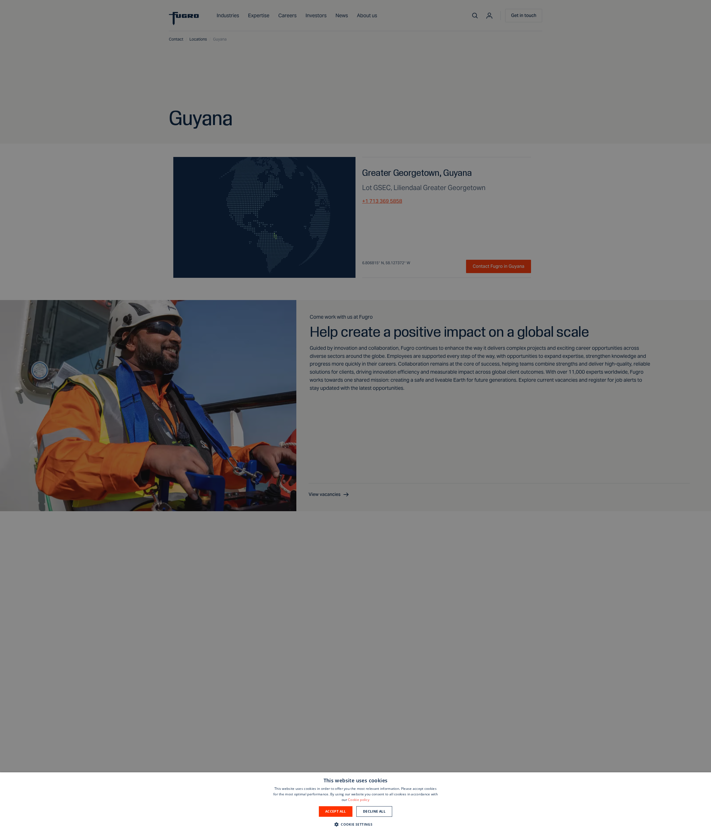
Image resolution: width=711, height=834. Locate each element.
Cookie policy (358, 799)
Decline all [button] (374, 811)
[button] (355, 824)
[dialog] (355, 803)
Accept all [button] (335, 811)
